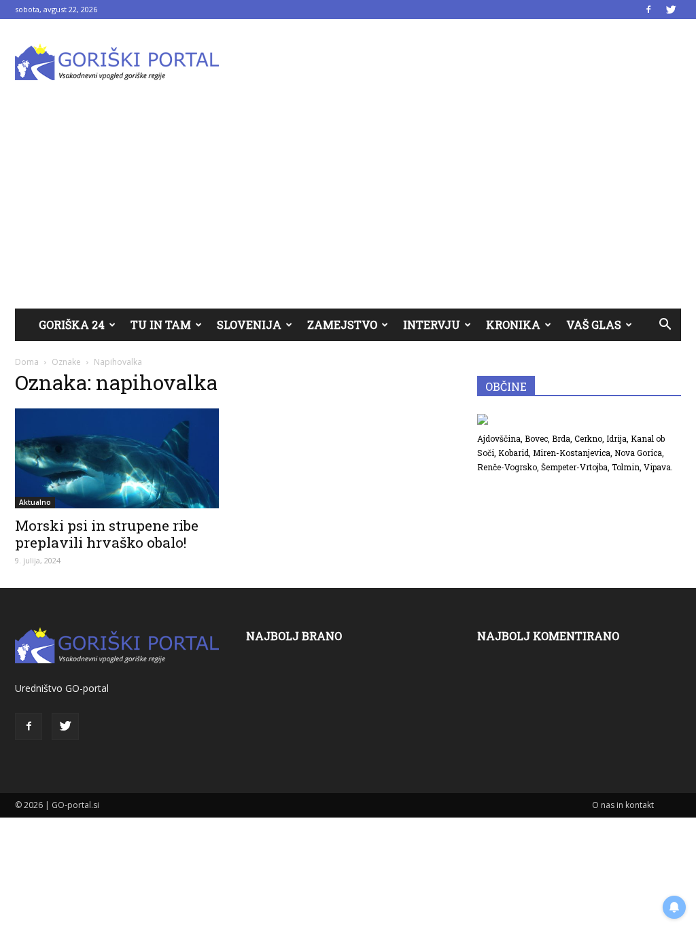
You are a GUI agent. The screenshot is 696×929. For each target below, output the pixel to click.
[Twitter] (671, 9)
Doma (27, 362)
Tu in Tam (160, 324)
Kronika (513, 324)
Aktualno (35, 502)
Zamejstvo (342, 324)
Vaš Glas (593, 324)
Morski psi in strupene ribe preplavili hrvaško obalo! (106, 534)
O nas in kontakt (623, 805)
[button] (664, 325)
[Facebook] (648, 9)
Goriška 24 (72, 324)
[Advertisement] (348, 206)
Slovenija (249, 324)
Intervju (431, 324)
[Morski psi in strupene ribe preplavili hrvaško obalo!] (117, 458)
